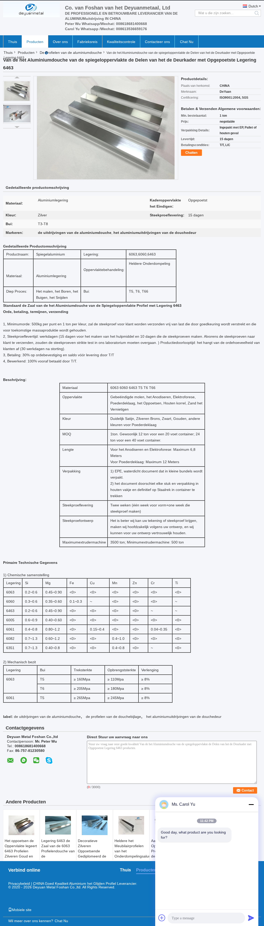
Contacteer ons (157, 42)
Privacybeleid (19, 883)
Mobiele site (21, 910)
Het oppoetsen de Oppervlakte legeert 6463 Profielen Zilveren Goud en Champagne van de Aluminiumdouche (21, 854)
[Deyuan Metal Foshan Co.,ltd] (31, 9)
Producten (35, 42)
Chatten (191, 153)
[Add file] (162, 917)
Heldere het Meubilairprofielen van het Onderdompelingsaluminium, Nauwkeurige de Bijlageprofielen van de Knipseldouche (131, 856)
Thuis (12, 42)
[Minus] (251, 804)
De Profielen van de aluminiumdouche (71, 52)
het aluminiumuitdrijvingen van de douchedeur (183, 717)
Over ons (60, 42)
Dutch (253, 6)
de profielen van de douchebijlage (113, 717)
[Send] (251, 917)
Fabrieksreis (87, 42)
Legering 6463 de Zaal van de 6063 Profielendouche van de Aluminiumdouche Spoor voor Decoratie (58, 856)
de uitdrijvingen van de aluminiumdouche (47, 717)
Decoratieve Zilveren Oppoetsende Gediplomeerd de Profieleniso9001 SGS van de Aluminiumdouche (92, 856)
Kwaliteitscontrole (121, 42)
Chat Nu (186, 42)
